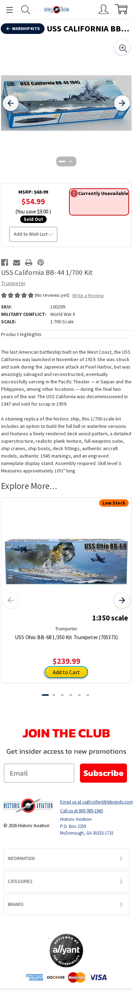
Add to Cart (66, 672)
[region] (66, 103)
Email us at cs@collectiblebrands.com (94, 802)
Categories (20, 881)
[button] (66, 924)
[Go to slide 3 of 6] (62, 695)
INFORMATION (21, 858)
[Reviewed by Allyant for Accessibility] (66, 950)
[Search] (25, 9)
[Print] (28, 262)
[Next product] (122, 600)
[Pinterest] (40, 262)
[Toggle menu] (6, 9)
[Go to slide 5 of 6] (79, 695)
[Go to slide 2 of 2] (70, 161)
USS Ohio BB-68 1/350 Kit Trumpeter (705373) (66, 637)
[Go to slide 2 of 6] (54, 695)
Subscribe (103, 773)
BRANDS (15, 904)
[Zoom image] (122, 47)
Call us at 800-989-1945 (81, 811)
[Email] (16, 262)
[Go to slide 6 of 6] (87, 695)
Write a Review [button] (88, 295)
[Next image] (122, 103)
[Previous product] (10, 600)
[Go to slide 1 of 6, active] (45, 695)
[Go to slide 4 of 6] (70, 695)
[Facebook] (4, 262)
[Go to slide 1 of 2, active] (62, 161)
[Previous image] (10, 103)
